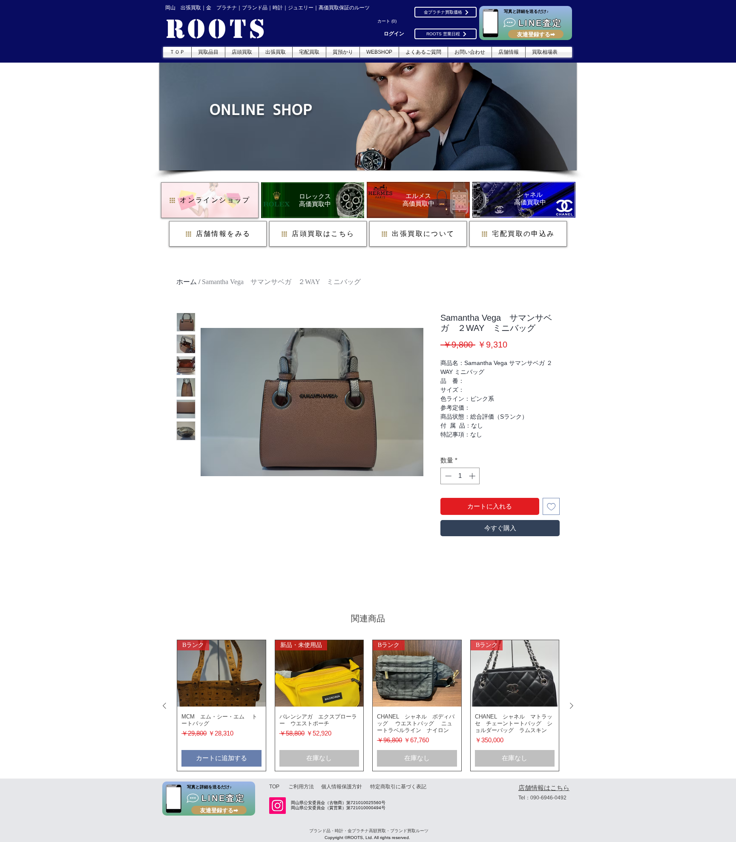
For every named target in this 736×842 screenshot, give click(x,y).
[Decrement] (447, 476)
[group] (368, 705)
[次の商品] (571, 706)
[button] (388, 21)
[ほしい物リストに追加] (551, 506)
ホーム (186, 281)
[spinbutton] (460, 476)
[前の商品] (164, 706)
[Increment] (473, 476)
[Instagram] (277, 805)
